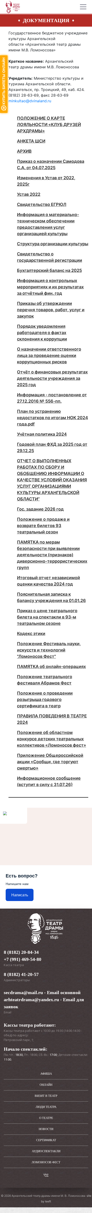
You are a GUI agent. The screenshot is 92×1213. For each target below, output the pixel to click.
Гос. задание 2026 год (40, 509)
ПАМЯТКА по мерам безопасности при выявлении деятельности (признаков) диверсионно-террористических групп (52, 555)
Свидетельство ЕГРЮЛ (41, 204)
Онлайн (46, 1084)
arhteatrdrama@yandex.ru (31, 999)
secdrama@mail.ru (23, 992)
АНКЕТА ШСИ (31, 141)
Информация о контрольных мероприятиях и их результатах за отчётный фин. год (50, 287)
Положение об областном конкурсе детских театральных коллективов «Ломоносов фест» (51, 739)
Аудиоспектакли (46, 1151)
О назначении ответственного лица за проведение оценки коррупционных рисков (49, 355)
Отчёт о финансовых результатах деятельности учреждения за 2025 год (52, 378)
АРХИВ (24, 151)
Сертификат (46, 1140)
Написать (19, 895)
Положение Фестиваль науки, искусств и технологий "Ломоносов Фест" (49, 650)
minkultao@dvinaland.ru (29, 100)
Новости (46, 1129)
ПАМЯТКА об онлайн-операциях (51, 666)
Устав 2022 (28, 194)
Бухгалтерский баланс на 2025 (49, 270)
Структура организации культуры (52, 243)
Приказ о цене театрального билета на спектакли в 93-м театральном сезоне (47, 617)
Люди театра (46, 1107)
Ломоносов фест (46, 1162)
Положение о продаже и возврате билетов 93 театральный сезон (43, 525)
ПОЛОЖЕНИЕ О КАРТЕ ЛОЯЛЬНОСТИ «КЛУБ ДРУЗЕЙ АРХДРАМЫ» (49, 124)
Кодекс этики (31, 633)
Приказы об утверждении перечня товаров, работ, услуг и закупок (50, 310)
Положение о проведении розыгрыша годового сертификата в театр (45, 699)
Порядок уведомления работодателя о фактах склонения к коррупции (42, 332)
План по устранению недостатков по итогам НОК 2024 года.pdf (52, 417)
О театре (46, 1118)
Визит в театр (46, 1096)
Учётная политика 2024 (42, 434)
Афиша (46, 1073)
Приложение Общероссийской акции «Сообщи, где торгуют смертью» (50, 761)
